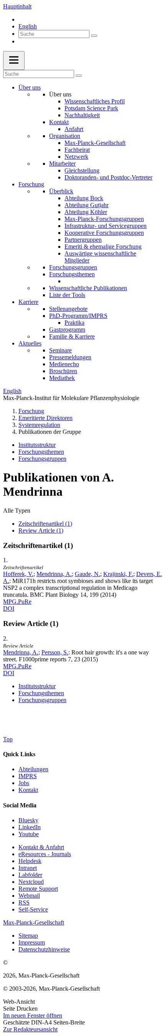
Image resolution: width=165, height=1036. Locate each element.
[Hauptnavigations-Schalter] (14, 60)
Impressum (31, 942)
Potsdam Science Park (91, 108)
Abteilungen (33, 769)
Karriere (28, 302)
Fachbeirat (77, 149)
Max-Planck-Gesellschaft (94, 142)
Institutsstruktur (37, 445)
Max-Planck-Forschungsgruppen (104, 219)
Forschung (31, 184)
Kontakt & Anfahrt (41, 847)
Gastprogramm (67, 329)
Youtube (28, 834)
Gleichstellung (81, 170)
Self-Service (33, 909)
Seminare (60, 350)
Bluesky (28, 820)
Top (8, 739)
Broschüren (63, 371)
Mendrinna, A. (54, 574)
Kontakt (59, 122)
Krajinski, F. (118, 574)
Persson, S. (54, 652)
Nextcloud (31, 881)
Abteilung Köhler (85, 212)
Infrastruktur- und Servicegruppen (105, 225)
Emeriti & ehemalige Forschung (103, 246)
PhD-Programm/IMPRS (78, 315)
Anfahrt (73, 129)
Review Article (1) (40, 530)
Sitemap (28, 935)
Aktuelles (29, 343)
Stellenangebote (68, 308)
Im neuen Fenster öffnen (32, 1015)
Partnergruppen (83, 239)
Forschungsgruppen (73, 267)
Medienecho (64, 364)
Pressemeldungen (70, 357)
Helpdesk (29, 861)
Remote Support (38, 888)
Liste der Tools (67, 295)
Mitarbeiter (62, 163)
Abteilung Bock (83, 198)
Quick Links (19, 754)
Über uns (29, 87)
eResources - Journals (44, 854)
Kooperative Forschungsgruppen (104, 232)
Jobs (23, 783)
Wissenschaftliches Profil (94, 101)
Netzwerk (76, 156)
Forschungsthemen (72, 274)
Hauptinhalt (17, 6)
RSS (24, 902)
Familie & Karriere (72, 336)
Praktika (74, 322)
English (27, 26)
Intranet (27, 868)
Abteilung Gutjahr (86, 205)
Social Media (19, 805)
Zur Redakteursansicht (30, 1029)
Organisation (64, 136)
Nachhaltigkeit (82, 115)
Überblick (61, 191)
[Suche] (94, 36)
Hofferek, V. (18, 574)
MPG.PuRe (17, 601)
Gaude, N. (87, 574)
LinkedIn (29, 827)
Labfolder (30, 875)
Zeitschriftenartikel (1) (45, 523)
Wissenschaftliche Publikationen (88, 288)
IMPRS (27, 776)
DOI (8, 608)
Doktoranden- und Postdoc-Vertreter (108, 177)
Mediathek (62, 378)
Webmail (29, 895)
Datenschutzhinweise (44, 949)
